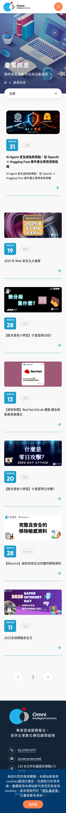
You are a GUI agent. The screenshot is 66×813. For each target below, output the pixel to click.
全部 (12, 93)
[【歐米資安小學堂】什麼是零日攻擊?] (59, 498)
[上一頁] (18, 677)
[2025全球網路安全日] (59, 647)
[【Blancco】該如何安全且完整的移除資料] (59, 573)
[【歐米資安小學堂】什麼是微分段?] (59, 345)
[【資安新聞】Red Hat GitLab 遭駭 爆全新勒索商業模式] (59, 424)
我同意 (33, 804)
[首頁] (5, 82)
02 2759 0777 (27, 750)
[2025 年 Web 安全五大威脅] (59, 270)
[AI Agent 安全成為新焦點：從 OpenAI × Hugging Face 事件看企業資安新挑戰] (57, 187)
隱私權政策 (50, 790)
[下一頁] (48, 677)
